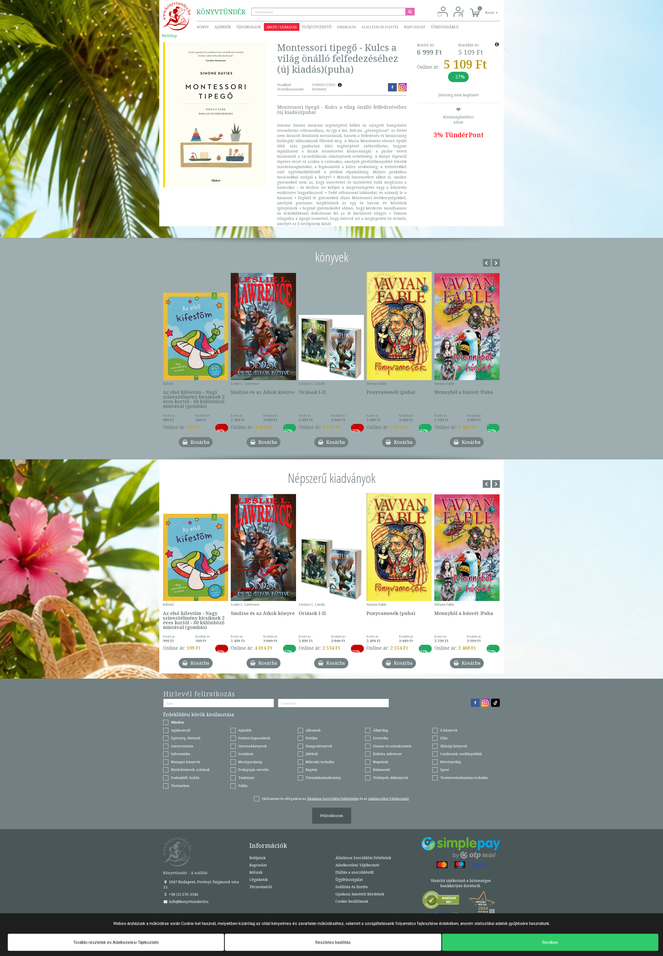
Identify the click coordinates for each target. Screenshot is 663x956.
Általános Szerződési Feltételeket (333, 798)
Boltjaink (257, 857)
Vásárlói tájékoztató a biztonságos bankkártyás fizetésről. (461, 883)
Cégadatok (258, 879)
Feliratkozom (331, 815)
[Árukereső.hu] (441, 901)
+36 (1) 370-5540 (183, 894)
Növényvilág (450, 761)
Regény (311, 769)
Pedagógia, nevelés (253, 769)
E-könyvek (448, 730)
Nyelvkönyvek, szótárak (190, 769)
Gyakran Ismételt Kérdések (359, 894)
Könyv (203, 27)
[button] (485, 9)
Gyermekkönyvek (252, 746)
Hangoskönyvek (319, 746)
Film (444, 738)
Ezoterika (380, 738)
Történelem (180, 785)
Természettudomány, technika (464, 777)
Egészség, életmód (185, 738)
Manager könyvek (185, 761)
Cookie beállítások (351, 901)
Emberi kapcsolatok (254, 738)
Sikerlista (346, 27)
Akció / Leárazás (281, 27)
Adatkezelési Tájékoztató (357, 865)
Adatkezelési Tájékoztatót (388, 798)
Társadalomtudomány (323, 777)
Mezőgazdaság (250, 761)
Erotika (311, 738)
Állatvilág (380, 730)
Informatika (180, 753)
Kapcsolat (414, 26)
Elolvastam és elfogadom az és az (335, 798)
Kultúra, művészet (387, 753)
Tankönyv (246, 777)
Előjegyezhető (317, 26)
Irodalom (245, 753)
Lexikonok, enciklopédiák (461, 753)
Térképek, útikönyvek (390, 777)
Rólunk (255, 872)
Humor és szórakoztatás (392, 746)
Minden (177, 722)
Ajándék (222, 26)
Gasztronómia (182, 746)
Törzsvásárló (445, 26)
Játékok (312, 753)
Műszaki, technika (320, 761)
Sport (444, 769)
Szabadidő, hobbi (185, 777)
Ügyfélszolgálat (349, 879)
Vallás (243, 785)
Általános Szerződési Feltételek (363, 857)
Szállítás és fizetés (380, 27)
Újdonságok (248, 26)
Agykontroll (180, 730)
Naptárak (380, 761)
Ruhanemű (381, 769)
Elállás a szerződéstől (354, 872)
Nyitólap (169, 35)
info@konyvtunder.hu (188, 901)
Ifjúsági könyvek (453, 746)
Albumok (313, 730)
